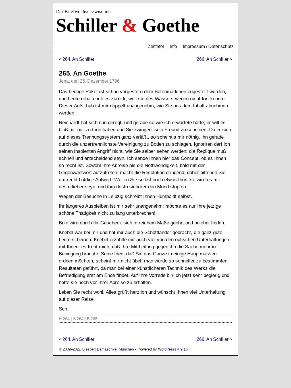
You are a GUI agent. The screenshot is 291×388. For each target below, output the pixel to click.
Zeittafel (156, 46)
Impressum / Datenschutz (208, 46)
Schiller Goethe (127, 25)
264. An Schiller (78, 59)
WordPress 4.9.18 (173, 349)
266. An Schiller (212, 59)
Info (173, 46)
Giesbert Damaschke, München (108, 349)
